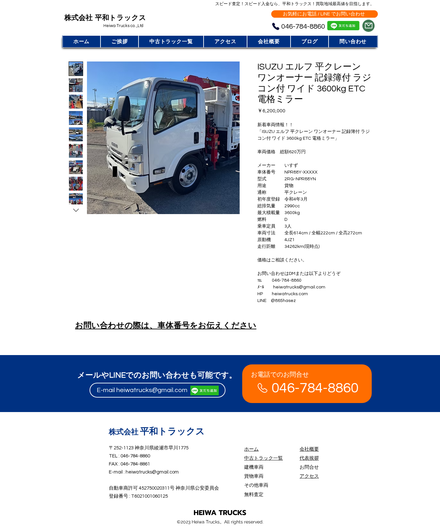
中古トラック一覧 (263, 458)
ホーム (251, 449)
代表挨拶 (309, 458)
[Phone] (275, 26)
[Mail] (368, 26)
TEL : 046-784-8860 (129, 456)
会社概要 (309, 449)
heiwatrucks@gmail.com (151, 390)
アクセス (309, 476)
